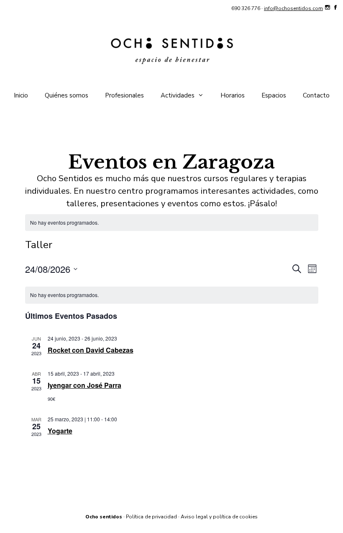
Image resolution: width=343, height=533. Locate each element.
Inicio (21, 95)
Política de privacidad (151, 516)
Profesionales (124, 95)
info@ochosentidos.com (293, 8)
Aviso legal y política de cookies (219, 516)
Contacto (316, 95)
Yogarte (60, 431)
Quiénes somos (66, 95)
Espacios (273, 95)
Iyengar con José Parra (84, 385)
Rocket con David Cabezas (90, 350)
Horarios (232, 95)
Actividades (178, 95)
